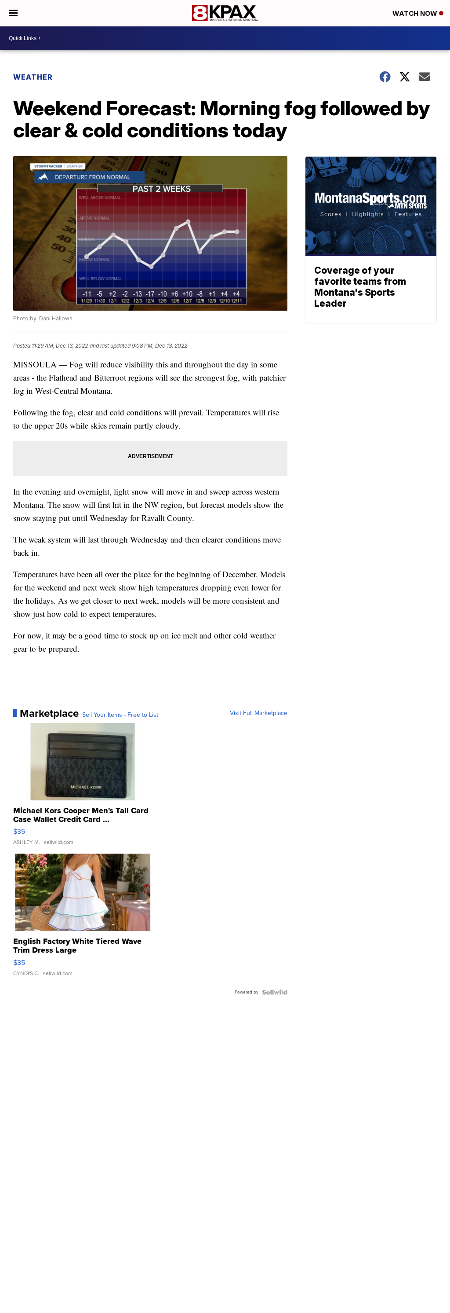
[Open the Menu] (13, 13)
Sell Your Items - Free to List (120, 715)
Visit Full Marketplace (258, 713)
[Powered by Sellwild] (274, 992)
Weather (33, 77)
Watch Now (415, 13)
